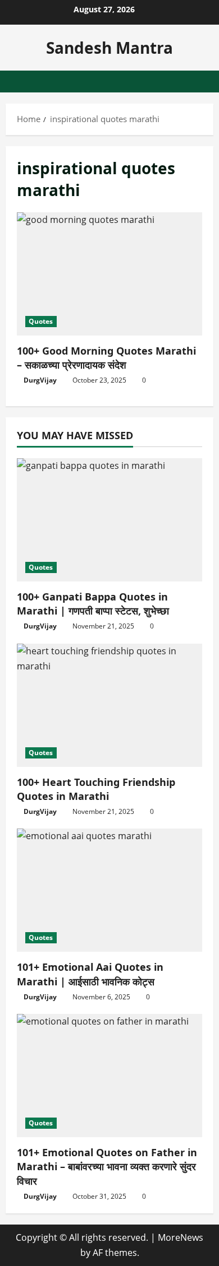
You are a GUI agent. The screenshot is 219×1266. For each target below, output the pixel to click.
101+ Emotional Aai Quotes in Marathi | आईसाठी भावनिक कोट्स (90, 974)
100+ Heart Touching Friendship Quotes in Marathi (96, 789)
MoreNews (180, 1237)
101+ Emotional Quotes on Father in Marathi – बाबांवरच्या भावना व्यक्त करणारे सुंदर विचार (107, 1166)
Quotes (41, 321)
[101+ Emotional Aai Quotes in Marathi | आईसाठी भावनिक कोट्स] (109, 890)
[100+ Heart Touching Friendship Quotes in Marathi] (109, 705)
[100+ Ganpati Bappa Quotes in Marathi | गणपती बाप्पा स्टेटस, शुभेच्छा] (109, 519)
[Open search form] (199, 81)
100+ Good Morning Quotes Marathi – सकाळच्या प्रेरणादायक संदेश (109, 274)
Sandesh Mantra (109, 47)
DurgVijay (40, 380)
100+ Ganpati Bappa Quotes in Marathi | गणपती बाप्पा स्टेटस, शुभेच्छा (93, 603)
